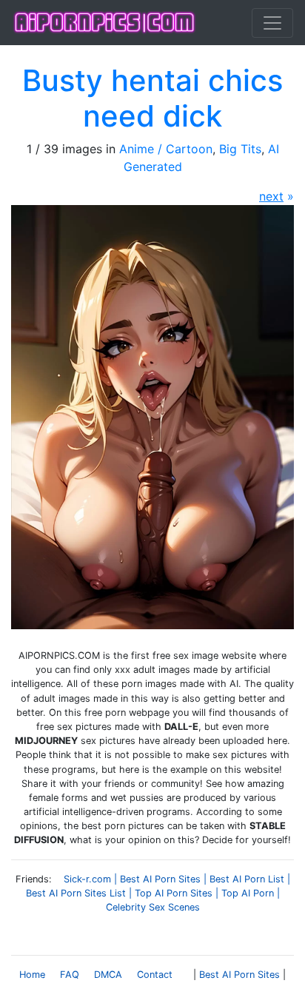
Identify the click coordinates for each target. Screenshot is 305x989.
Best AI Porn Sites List (76, 893)
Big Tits (240, 148)
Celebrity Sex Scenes (153, 907)
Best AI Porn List (247, 879)
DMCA (108, 974)
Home (32, 974)
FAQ (69, 974)
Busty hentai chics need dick (152, 98)
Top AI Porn (247, 893)
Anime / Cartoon (165, 148)
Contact (154, 974)
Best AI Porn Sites (160, 879)
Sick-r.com (87, 879)
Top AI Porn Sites (173, 893)
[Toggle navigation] (272, 23)
